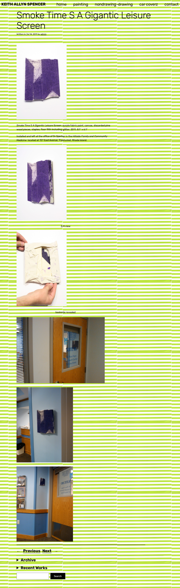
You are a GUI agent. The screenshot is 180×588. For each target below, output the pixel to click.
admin (43, 34)
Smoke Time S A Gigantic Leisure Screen (84, 20)
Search (58, 576)
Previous (31, 550)
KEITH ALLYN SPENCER (23, 4)
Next (46, 550)
